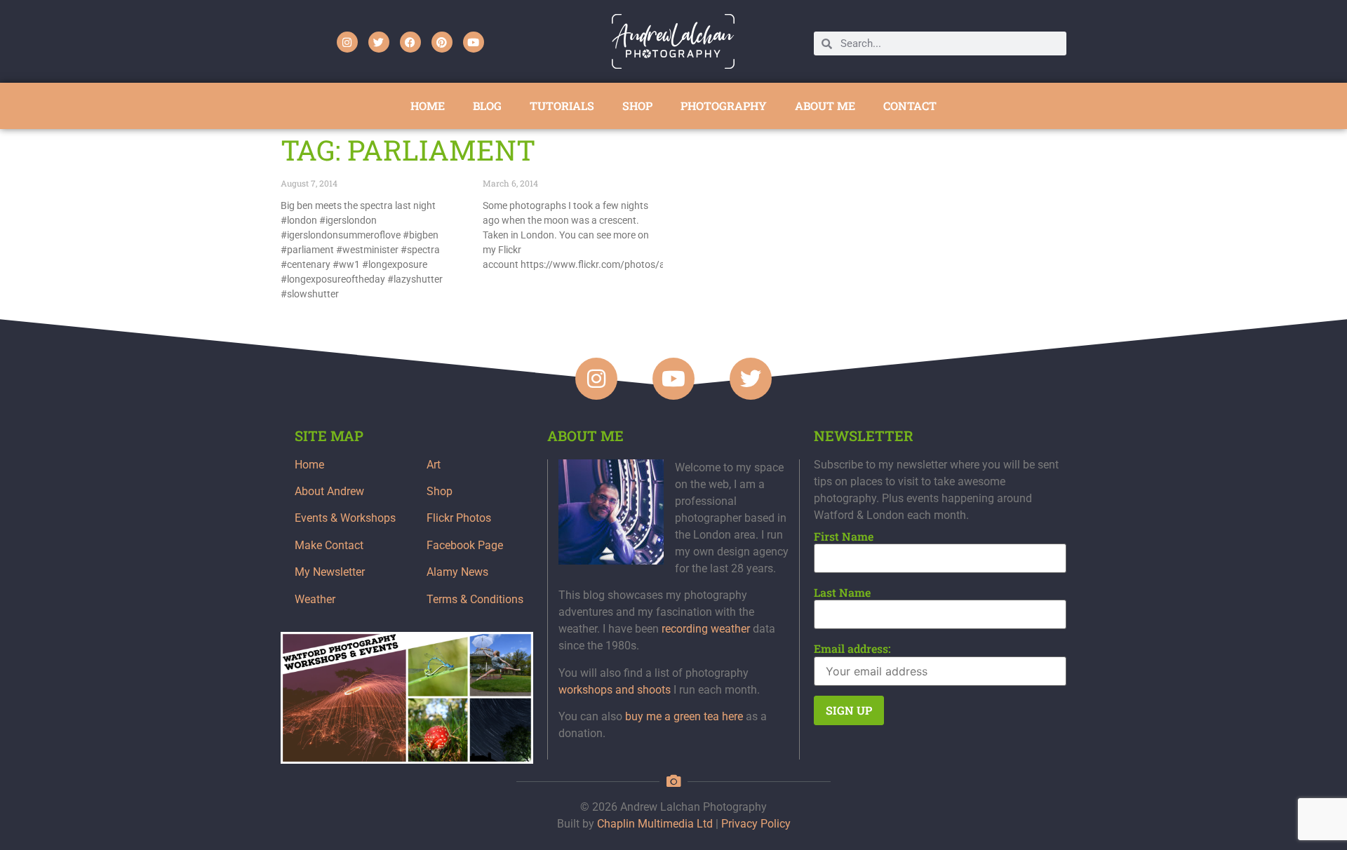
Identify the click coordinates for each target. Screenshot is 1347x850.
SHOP (637, 105)
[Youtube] (473, 42)
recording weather (706, 628)
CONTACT (910, 105)
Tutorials (562, 105)
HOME (427, 105)
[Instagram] (347, 42)
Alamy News (457, 572)
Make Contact (329, 545)
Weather (315, 599)
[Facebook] (410, 42)
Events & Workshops (345, 518)
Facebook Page (465, 545)
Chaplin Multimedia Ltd (655, 823)
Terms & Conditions (475, 599)
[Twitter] (378, 42)
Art (434, 464)
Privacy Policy (756, 823)
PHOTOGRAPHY (724, 105)
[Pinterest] (442, 42)
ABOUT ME (825, 105)
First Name (843, 536)
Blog (487, 105)
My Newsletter (330, 572)
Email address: (852, 648)
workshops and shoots (614, 689)
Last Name (842, 592)
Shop (440, 491)
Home (309, 464)
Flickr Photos (459, 518)
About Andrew (329, 491)
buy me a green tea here (684, 716)
